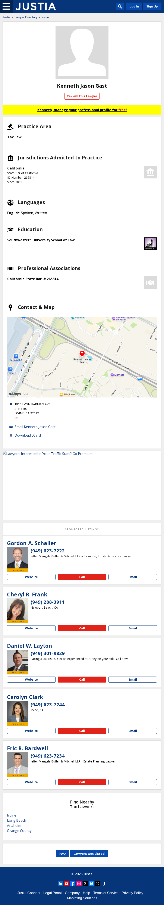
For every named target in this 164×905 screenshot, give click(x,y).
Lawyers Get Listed (89, 853)
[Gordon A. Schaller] (17, 557)
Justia (6, 17)
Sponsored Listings (82, 529)
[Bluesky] (91, 883)
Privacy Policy (132, 893)
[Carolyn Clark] (17, 711)
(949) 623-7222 (48, 550)
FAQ (62, 853)
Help (86, 893)
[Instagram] (79, 883)
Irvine (45, 17)
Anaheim (14, 825)
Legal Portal (52, 893)
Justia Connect (29, 893)
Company (72, 893)
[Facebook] (72, 883)
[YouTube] (66, 883)
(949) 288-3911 (48, 602)
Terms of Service (106, 893)
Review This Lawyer (82, 96)
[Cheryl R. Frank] (17, 609)
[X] (97, 883)
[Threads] (85, 883)
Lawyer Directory (26, 17)
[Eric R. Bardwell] (17, 763)
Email (133, 577)
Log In (134, 6)
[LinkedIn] (60, 883)
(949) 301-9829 (48, 653)
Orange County (19, 830)
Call (82, 577)
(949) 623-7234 (48, 755)
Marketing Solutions (82, 898)
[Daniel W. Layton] (17, 660)
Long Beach (16, 820)
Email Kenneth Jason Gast (35, 426)
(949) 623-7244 (48, 704)
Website (31, 577)
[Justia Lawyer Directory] (35, 6)
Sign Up (152, 6)
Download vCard (28, 435)
